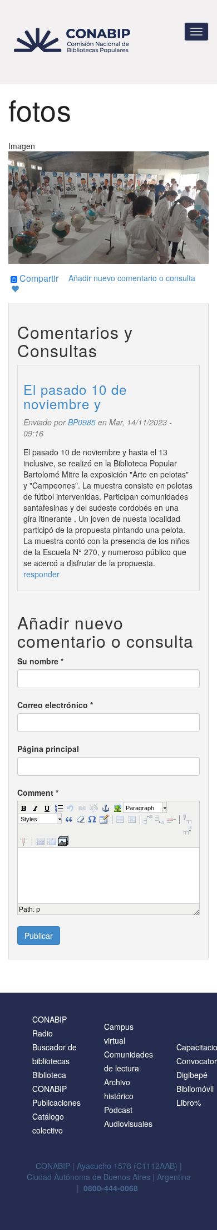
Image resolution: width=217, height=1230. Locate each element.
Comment (37, 792)
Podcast (118, 1109)
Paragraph (140, 808)
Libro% (188, 1102)
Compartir (37, 279)
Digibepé (192, 1074)
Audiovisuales (128, 1123)
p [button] (38, 909)
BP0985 (82, 422)
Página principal (48, 748)
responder (41, 574)
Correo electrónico (55, 704)
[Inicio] (73, 40)
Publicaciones (56, 1102)
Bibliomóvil (195, 1088)
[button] (23, 807)
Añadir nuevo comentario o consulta (131, 277)
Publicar (38, 935)
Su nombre (40, 661)
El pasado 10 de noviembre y (75, 396)
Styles (29, 819)
